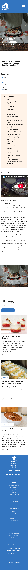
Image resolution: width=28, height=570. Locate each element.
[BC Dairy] (5, 6)
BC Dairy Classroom (14, 533)
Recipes (14, 511)
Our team (14, 499)
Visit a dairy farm (14, 487)
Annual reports (14, 496)
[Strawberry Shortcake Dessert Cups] (14, 333)
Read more (5, 354)
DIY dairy (14, 516)
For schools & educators (13, 548)
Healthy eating (14, 518)
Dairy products (14, 490)
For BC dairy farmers (12, 553)
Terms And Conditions (18, 565)
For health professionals (13, 550)
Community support (14, 494)
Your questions (14, 531)
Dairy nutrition (14, 514)
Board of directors (14, 501)
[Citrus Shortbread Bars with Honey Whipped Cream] (14, 378)
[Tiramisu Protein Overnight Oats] (14, 426)
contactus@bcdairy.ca (14, 470)
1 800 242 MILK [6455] (14, 466)
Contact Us (14, 538)
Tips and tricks (14, 520)
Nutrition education (14, 535)
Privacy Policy (9, 565)
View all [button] (8, 310)
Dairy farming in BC (14, 485)
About (14, 492)
